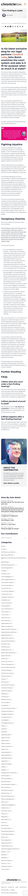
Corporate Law (5, 600)
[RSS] (18, 26)
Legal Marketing (5, 755)
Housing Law (5, 696)
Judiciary (3, 729)
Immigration (4, 705)
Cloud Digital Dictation (7, 579)
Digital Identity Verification (9, 632)
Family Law (23, 23)
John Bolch (9, 15)
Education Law (5, 644)
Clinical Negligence (6, 576)
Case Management (6, 568)
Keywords (4, 731)
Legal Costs (4, 749)
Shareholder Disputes (7, 831)
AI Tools (3, 549)
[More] (23, 26)
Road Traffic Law (5, 819)
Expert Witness (16, 23)
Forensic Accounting (7, 673)
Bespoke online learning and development (13, 558)
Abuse (3, 546)
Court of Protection (6, 608)
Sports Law (4, 837)
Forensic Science (6, 676)
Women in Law (5, 863)
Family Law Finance (6, 661)
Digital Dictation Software (8, 629)
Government (5, 682)
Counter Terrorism (6, 603)
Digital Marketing (6, 635)
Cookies (12, 890)
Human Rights (5, 702)
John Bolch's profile (11, 483)
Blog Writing (4, 562)
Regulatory (4, 816)
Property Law (5, 808)
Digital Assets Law (6, 623)
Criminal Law (5, 614)
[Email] (5, 26)
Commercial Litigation (7, 591)
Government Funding (7, 685)
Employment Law (6, 649)
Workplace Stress (6, 866)
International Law (6, 717)
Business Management (8, 565)
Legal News (4, 761)
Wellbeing (4, 857)
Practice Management (7, 799)
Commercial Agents (7, 585)
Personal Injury (5, 793)
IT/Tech (3, 726)
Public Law (4, 813)
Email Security (5, 647)
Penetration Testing (6, 790)
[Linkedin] (8, 26)
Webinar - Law (5, 851)
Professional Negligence (8, 805)
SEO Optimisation (6, 828)
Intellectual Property (7, 711)
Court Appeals (5, 606)
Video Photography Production (10, 849)
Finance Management (7, 664)
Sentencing (4, 825)
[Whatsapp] (15, 26)
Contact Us (11, 887)
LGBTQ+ (3, 767)
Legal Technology (6, 764)
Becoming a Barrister (7, 555)
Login (17, 887)
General (3, 679)
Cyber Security (5, 617)
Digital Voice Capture (7, 638)
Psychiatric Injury (6, 810)
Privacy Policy (5, 890)
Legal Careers (5, 740)
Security (3, 822)
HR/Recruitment (6, 699)
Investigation (5, 720)
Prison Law (4, 802)
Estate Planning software (8, 652)
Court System (5, 611)
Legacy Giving (5, 737)
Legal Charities (5, 743)
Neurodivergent (5, 781)
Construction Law (6, 594)
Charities (3, 570)
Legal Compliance (6, 746)
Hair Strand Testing (6, 688)
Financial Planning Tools (8, 667)
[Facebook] (10, 26)
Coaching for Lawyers (7, 582)
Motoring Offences (6, 778)
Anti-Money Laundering (8, 552)
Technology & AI (5, 840)
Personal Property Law (7, 796)
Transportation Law (6, 846)
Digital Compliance (6, 626)
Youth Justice (5, 869)
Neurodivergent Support (8, 784)
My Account (23, 887)
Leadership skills (6, 734)
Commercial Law (6, 588)
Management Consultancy (9, 772)
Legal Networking (6, 758)
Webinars (4, 854)
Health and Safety (6, 690)
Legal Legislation (6, 752)
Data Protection (5, 620)
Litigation (4, 769)
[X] (13, 26)
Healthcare (4, 693)
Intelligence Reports (7, 714)
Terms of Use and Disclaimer (9, 893)
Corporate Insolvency (7, 597)
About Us (4, 887)
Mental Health (5, 775)
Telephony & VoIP (6, 843)
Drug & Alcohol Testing (7, 641)
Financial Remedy (6, 670)
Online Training (5, 787)
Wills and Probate (6, 860)
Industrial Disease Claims (8, 708)
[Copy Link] (20, 26)
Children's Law (5, 573)
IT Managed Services (7, 723)
